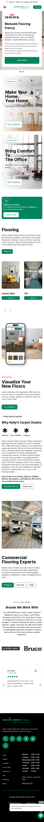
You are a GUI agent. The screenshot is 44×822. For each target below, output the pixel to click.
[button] (11, 486)
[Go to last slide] (2, 40)
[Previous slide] (5, 310)
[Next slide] (42, 40)
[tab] (20, 71)
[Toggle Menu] (5, 7)
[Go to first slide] (10, 310)
